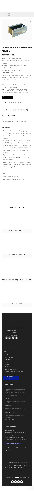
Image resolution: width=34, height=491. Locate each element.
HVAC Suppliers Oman (11, 94)
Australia (8, 465)
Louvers (7, 364)
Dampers (7, 362)
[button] (30, 21)
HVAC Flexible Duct (10, 435)
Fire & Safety (8, 355)
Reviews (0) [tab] (23, 110)
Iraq (20, 470)
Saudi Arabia (23, 462)
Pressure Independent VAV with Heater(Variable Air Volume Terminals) (16, 438)
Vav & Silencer (9, 367)
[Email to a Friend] (20, 102)
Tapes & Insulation (10, 374)
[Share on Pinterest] (18, 102)
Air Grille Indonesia (8, 89)
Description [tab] (11, 110)
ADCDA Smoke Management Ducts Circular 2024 (14, 416)
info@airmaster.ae (13, 335)
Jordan (16, 470)
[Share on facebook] (7, 102)
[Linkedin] (16, 337)
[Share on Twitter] (9, 102)
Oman (26, 465)
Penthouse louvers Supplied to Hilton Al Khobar (15, 409)
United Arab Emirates (12, 462)
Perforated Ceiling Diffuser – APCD (17, 230)
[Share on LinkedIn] (11, 102)
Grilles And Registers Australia (13, 90)
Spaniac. (17, 477)
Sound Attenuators (10, 430)
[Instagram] (13, 337)
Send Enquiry (7, 97)
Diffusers (7, 359)
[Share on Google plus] (16, 102)
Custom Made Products (9, 377)
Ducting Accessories (11, 369)
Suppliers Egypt (20, 94)
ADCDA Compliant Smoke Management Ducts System (15, 402)
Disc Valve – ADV (17, 304)
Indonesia (7, 467)
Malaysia (13, 467)
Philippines (21, 467)
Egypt (21, 465)
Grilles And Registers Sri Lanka (15, 92)
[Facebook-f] (12, 481)
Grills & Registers (10, 357)
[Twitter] (9, 337)
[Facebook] (6, 337)
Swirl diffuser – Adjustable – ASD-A (17, 254)
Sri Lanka (15, 465)
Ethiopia (28, 467)
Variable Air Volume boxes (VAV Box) (16, 432)
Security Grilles (12, 87)
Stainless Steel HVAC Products (14, 371)
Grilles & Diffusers (14, 85)
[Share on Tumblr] (13, 102)
